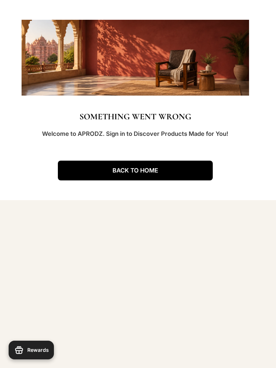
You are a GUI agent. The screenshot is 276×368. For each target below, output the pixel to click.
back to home (135, 170)
